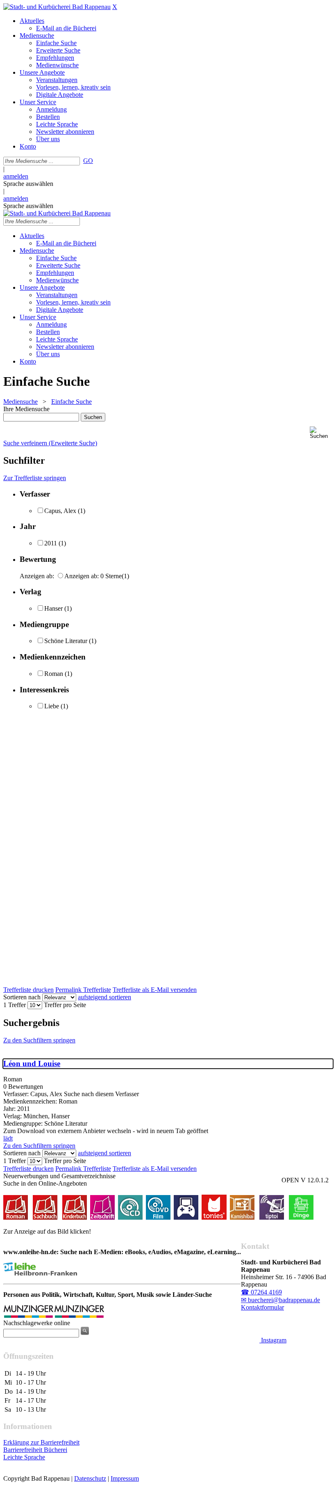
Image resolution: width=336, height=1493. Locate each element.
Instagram (272, 1340)
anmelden (15, 176)
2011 (50, 543)
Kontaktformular (262, 1307)
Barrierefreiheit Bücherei (35, 1449)
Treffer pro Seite (65, 1004)
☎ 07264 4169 (261, 1292)
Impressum (125, 1478)
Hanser (53, 608)
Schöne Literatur (65, 640)
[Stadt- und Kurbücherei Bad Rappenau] (57, 6)
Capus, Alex (60, 510)
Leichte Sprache (24, 1457)
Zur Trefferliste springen (34, 477)
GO (88, 160)
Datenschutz (90, 1478)
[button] (321, 432)
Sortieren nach (22, 997)
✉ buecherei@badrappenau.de (280, 1299)
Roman (53, 673)
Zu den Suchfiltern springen (39, 1040)
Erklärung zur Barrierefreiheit (41, 1442)
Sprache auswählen (28, 183)
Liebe (51, 706)
